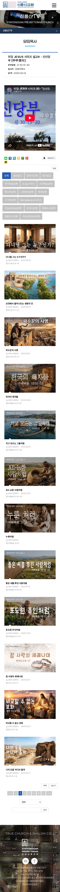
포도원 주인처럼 (13, 630)
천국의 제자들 (12, 397)
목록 (54, 168)
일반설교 (17, 175)
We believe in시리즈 (31, 200)
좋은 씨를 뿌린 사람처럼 (16, 583)
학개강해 (42, 192)
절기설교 (46, 175)
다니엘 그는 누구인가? (16, 257)
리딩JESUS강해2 (31, 216)
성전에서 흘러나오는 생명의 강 (19, 303)
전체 (6, 175)
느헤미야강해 (26, 192)
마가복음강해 (11, 183)
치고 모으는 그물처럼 (15, 443)
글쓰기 (53, 786)
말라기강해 (32, 175)
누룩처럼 (10, 536)
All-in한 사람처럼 (14, 490)
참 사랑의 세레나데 (14, 676)
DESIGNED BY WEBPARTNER (29, 881)
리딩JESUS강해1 (13, 208)
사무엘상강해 (45, 183)
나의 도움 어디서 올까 (15, 769)
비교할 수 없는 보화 (14, 723)
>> (49, 793)
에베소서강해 (48, 208)
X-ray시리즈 (28, 183)
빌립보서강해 (11, 216)
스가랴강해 (10, 200)
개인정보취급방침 (30, 884)
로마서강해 (32, 208)
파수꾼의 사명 (12, 350)
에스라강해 (10, 192)
